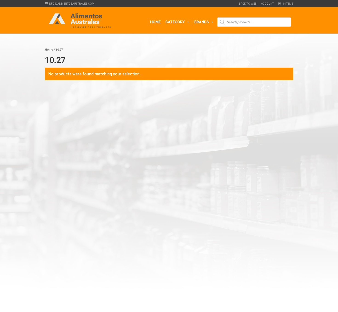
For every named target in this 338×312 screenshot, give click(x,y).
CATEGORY (175, 22)
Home (49, 49)
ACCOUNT (267, 3)
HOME (155, 22)
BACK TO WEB (248, 3)
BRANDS (201, 22)
